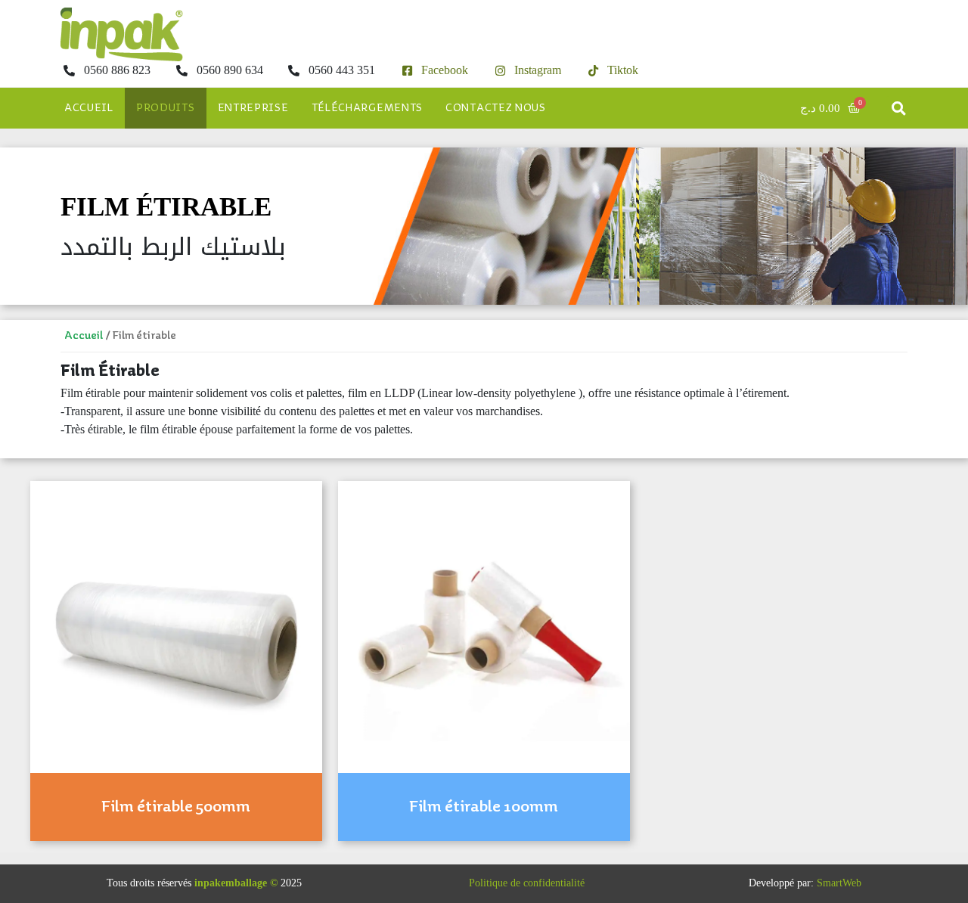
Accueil (88, 107)
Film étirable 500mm (175, 807)
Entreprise (253, 107)
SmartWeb (839, 883)
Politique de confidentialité (527, 883)
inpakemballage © (236, 883)
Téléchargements (368, 107)
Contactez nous (495, 107)
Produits (165, 107)
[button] (898, 108)
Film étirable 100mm (483, 807)
